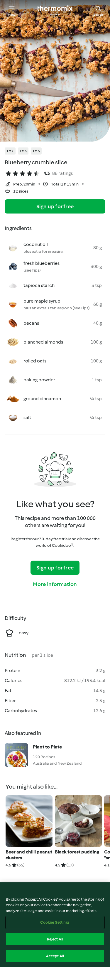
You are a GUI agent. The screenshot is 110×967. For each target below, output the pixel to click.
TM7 (10, 151)
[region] (55, 924)
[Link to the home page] (55, 11)
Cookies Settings (55, 922)
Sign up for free (55, 206)
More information (55, 584)
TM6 (23, 151)
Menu (12, 15)
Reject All (55, 939)
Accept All (55, 956)
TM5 (36, 151)
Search (98, 15)
